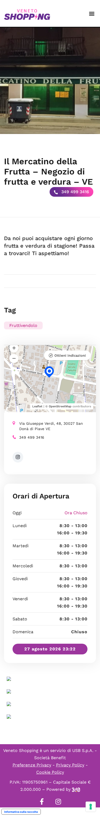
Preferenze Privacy (32, 764)
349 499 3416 (74, 191)
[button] (91, 13)
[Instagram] (58, 801)
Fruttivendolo (23, 325)
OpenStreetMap (60, 406)
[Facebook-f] (42, 801)
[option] (50, 80)
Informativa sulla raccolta (21, 811)
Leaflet (37, 406)
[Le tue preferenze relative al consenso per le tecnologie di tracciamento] (91, 807)
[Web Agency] (76, 789)
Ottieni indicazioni (70, 355)
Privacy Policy (70, 764)
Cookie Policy (50, 772)
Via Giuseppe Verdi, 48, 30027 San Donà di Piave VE (51, 426)
